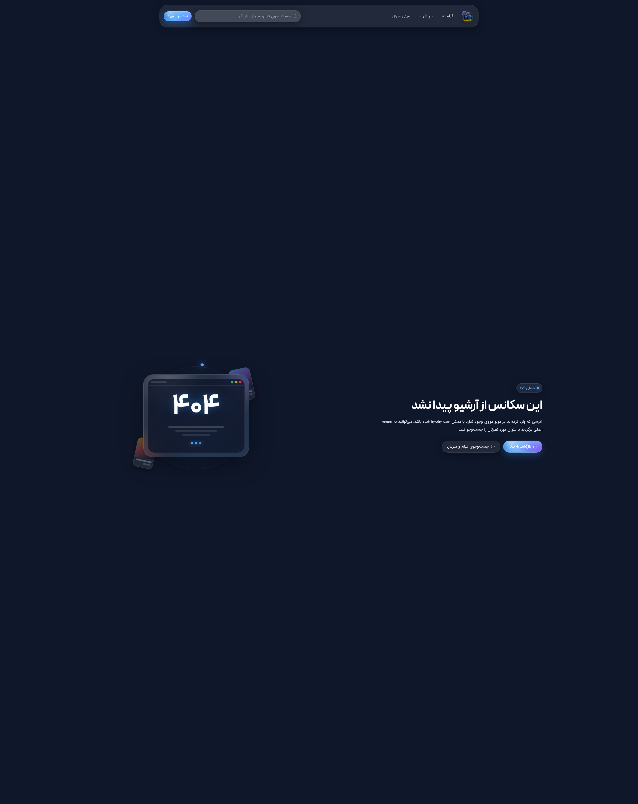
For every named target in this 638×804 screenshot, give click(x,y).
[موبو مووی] (467, 16)
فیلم (450, 16)
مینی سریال (401, 16)
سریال (428, 16)
